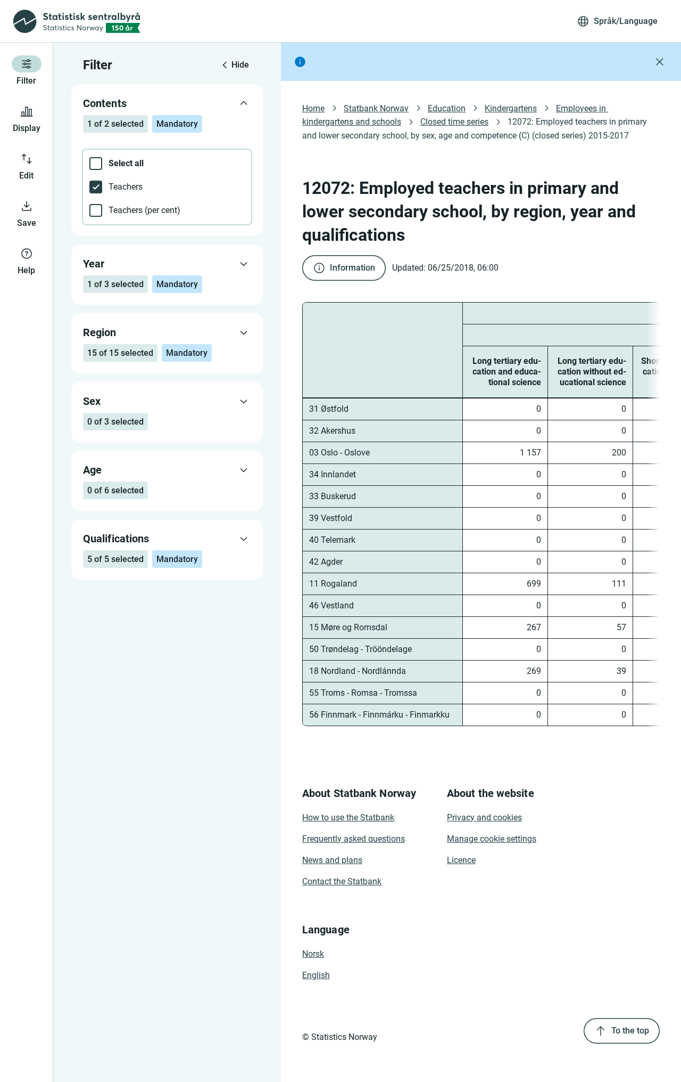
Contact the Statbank (341, 881)
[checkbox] (167, 163)
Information (352, 268)
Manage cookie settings (491, 839)
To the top (630, 1031)
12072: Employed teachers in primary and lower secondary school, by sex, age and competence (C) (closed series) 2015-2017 (475, 128)
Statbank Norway (376, 108)
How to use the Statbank (348, 817)
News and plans (332, 860)
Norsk (313, 954)
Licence (461, 860)
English (316, 975)
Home (313, 108)
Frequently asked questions (353, 839)
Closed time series (454, 122)
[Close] (659, 61)
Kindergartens (511, 108)
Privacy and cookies (484, 817)
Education (447, 108)
